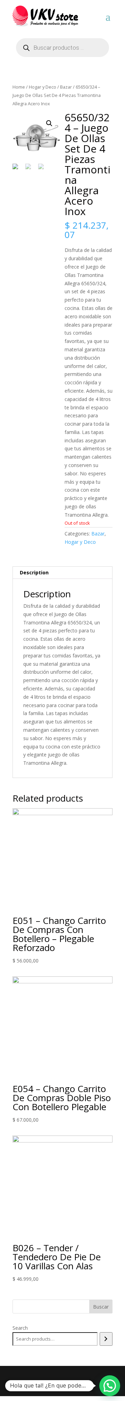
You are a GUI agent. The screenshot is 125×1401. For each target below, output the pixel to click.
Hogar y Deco (42, 87)
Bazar (66, 87)
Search (20, 1328)
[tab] (62, 573)
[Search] (106, 1339)
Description (34, 572)
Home (18, 87)
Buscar (101, 1306)
